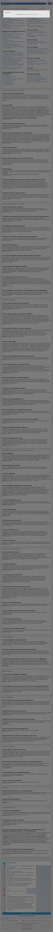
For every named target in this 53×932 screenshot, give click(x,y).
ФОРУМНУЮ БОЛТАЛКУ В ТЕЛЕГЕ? (31, 14)
